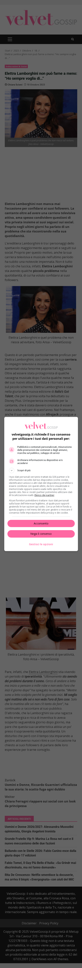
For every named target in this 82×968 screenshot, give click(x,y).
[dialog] (41, 484)
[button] (41, 470)
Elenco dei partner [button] (44, 495)
